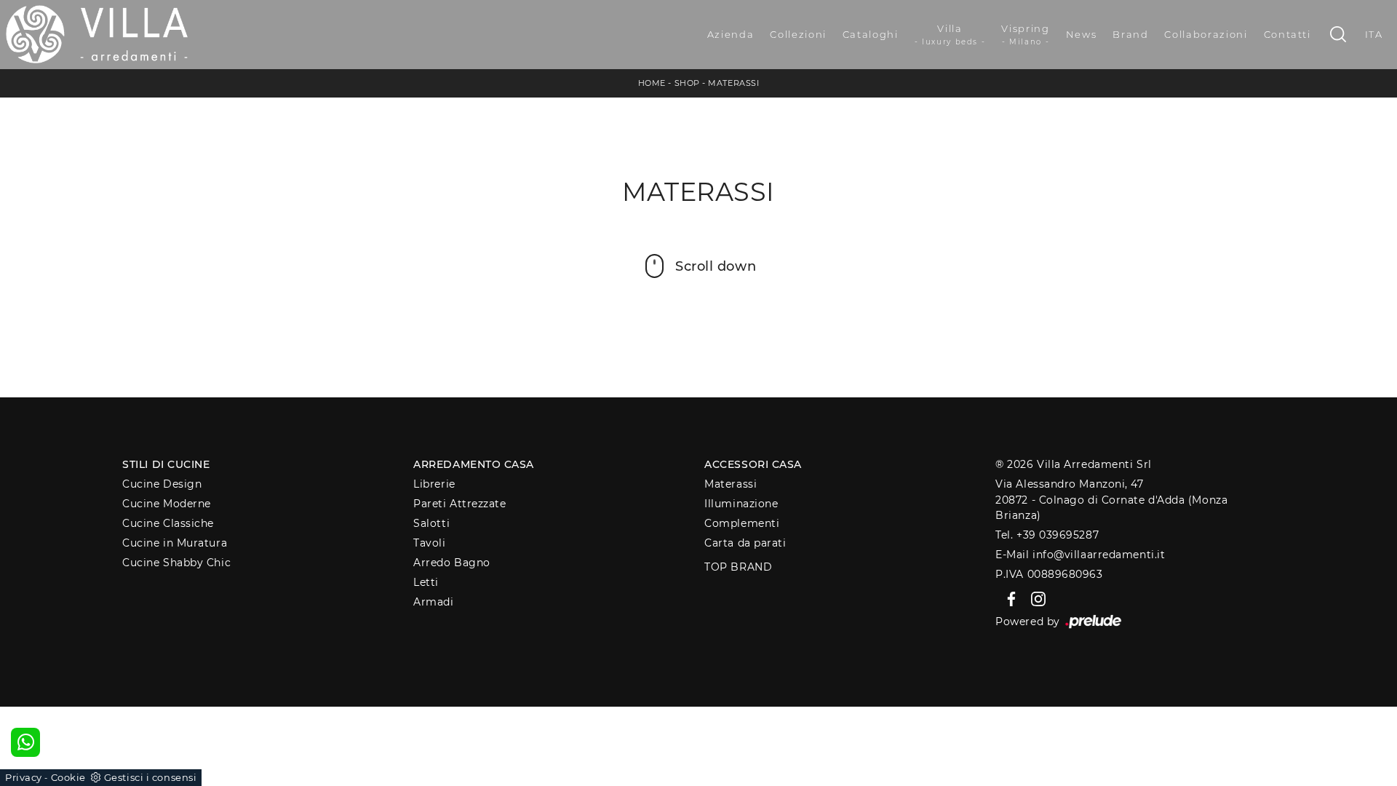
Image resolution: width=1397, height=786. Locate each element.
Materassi (733, 83)
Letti (426, 582)
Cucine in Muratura (174, 542)
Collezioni (798, 34)
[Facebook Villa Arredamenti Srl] (1008, 598)
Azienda (731, 34)
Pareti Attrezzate (459, 503)
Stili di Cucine (166, 464)
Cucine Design (162, 484)
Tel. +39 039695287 (1047, 534)
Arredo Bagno (451, 562)
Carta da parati (745, 542)
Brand (1130, 34)
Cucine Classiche (168, 523)
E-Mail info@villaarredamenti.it (1080, 554)
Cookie (68, 777)
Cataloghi (871, 34)
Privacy (23, 777)
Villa (950, 35)
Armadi (433, 601)
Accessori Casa (753, 464)
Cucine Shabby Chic (176, 562)
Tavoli (429, 542)
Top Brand (738, 566)
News (1081, 34)
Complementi (741, 523)
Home (652, 83)
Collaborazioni (1205, 34)
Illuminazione (741, 503)
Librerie (434, 484)
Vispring (1025, 35)
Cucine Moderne (166, 503)
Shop (687, 83)
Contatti (1287, 34)
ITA (1374, 34)
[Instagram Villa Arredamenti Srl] (1034, 598)
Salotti (431, 523)
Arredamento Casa (473, 464)
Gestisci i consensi (150, 777)
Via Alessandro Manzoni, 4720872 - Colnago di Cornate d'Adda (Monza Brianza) (1111, 499)
